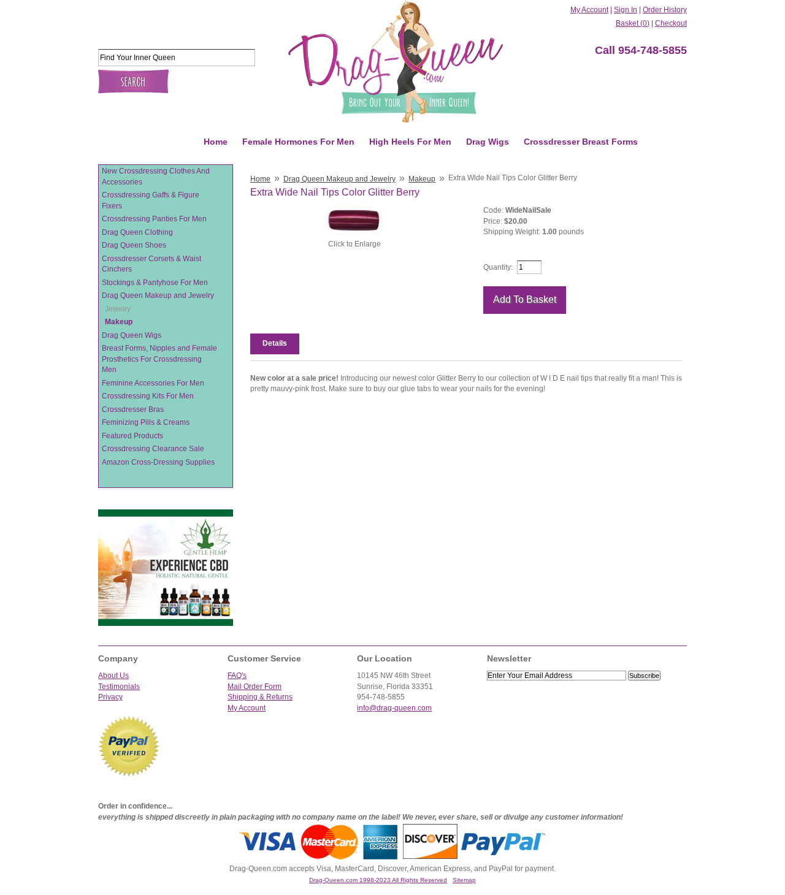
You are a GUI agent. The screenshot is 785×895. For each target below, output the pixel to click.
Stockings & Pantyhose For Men (155, 282)
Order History (665, 10)
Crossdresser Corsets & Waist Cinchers (151, 264)
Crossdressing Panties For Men (154, 219)
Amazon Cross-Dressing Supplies (158, 462)
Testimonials (119, 686)
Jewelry (118, 309)
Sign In (625, 10)
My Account (589, 10)
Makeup (118, 322)
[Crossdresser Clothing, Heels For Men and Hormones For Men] (395, 61)
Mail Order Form (254, 686)
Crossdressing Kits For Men (148, 396)
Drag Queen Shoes (134, 245)
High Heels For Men (410, 142)
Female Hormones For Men (298, 142)
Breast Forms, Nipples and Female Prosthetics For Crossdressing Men (159, 359)
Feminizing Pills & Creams (146, 422)
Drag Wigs (487, 142)
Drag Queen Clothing (137, 232)
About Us (113, 675)
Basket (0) (632, 23)
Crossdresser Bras (133, 409)
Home (216, 142)
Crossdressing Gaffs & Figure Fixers (150, 200)
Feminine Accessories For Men (153, 383)
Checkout (671, 23)
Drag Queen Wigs (131, 335)
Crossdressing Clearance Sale (153, 448)
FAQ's (237, 675)
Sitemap (464, 880)
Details (274, 343)
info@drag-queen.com (394, 708)
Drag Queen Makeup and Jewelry (158, 295)
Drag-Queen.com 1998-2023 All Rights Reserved (378, 880)
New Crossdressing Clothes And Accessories (156, 176)
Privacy (110, 697)
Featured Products (132, 436)
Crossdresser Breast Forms (581, 142)
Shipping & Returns (260, 697)
